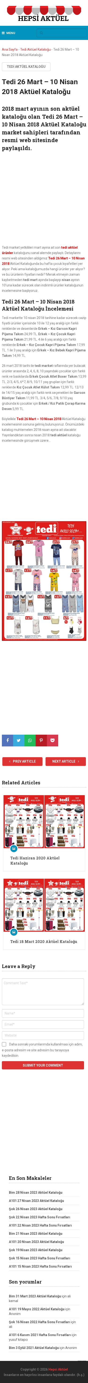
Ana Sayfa (10, 49)
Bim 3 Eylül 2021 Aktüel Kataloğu (34, 1348)
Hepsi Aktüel (58, 1369)
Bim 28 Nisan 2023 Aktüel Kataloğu (35, 1192)
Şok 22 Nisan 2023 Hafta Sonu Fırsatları (39, 1217)
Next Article (64, 761)
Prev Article (24, 761)
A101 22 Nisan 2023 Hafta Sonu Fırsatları (40, 1225)
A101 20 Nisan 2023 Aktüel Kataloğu (36, 1242)
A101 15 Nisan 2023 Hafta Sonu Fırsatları (40, 1266)
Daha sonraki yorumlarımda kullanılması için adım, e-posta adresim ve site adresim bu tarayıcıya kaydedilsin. (42, 1049)
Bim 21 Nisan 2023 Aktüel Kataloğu (35, 1233)
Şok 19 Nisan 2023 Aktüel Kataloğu (35, 1250)
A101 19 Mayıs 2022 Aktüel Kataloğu (37, 1309)
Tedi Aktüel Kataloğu (35, 49)
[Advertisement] (44, 199)
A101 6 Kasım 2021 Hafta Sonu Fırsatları (40, 1335)
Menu (10, 33)
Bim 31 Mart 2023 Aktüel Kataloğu (35, 1296)
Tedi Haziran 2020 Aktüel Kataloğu (35, 860)
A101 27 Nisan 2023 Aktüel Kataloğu (36, 1201)
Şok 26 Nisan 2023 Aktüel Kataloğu (35, 1209)
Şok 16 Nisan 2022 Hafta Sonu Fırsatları (39, 1322)
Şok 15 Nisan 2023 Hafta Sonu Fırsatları (39, 1258)
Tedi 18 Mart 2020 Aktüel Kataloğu (43, 941)
